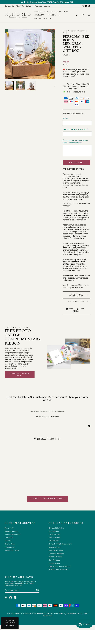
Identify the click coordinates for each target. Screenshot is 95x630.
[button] (47, 416)
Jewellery (40, 15)
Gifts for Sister (54, 541)
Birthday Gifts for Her (56, 528)
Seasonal (53, 15)
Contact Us (9, 6)
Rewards (38, 6)
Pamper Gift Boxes (55, 557)
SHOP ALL (39, 12)
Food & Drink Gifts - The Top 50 (60, 566)
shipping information (76, 295)
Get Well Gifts (54, 531)
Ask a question (77, 301)
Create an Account (12, 531)
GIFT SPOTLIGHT (42, 18)
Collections (72, 31)
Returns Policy (10, 544)
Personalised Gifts (56, 12)
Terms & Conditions (12, 550)
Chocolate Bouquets (56, 554)
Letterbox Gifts (54, 563)
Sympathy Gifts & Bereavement (60, 544)
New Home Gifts (54, 547)
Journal (47, 6)
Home (65, 31)
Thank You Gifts (54, 534)
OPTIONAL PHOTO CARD (19, 374)
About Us (20, 6)
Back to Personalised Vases (49, 499)
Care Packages (54, 560)
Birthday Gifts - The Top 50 (58, 570)
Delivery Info (9, 528)
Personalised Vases (56, 550)
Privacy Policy (10, 547)
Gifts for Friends (54, 537)
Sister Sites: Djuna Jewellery (66, 613)
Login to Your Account (13, 534)
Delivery (29, 6)
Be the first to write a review (47, 416)
